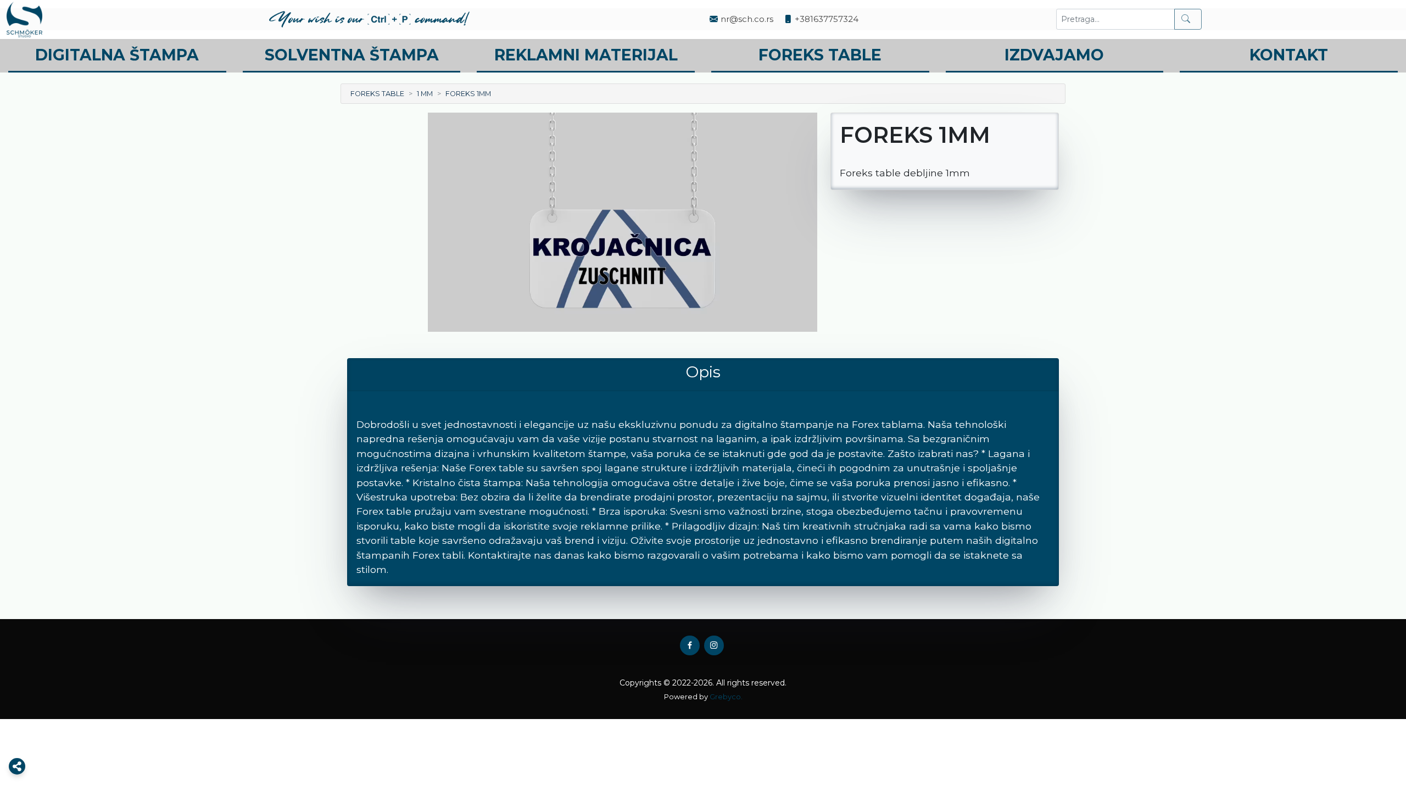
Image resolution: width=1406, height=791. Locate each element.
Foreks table (377, 94)
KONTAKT (1288, 55)
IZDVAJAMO (1054, 55)
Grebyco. (726, 696)
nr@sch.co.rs (747, 19)
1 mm (425, 94)
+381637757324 (826, 19)
